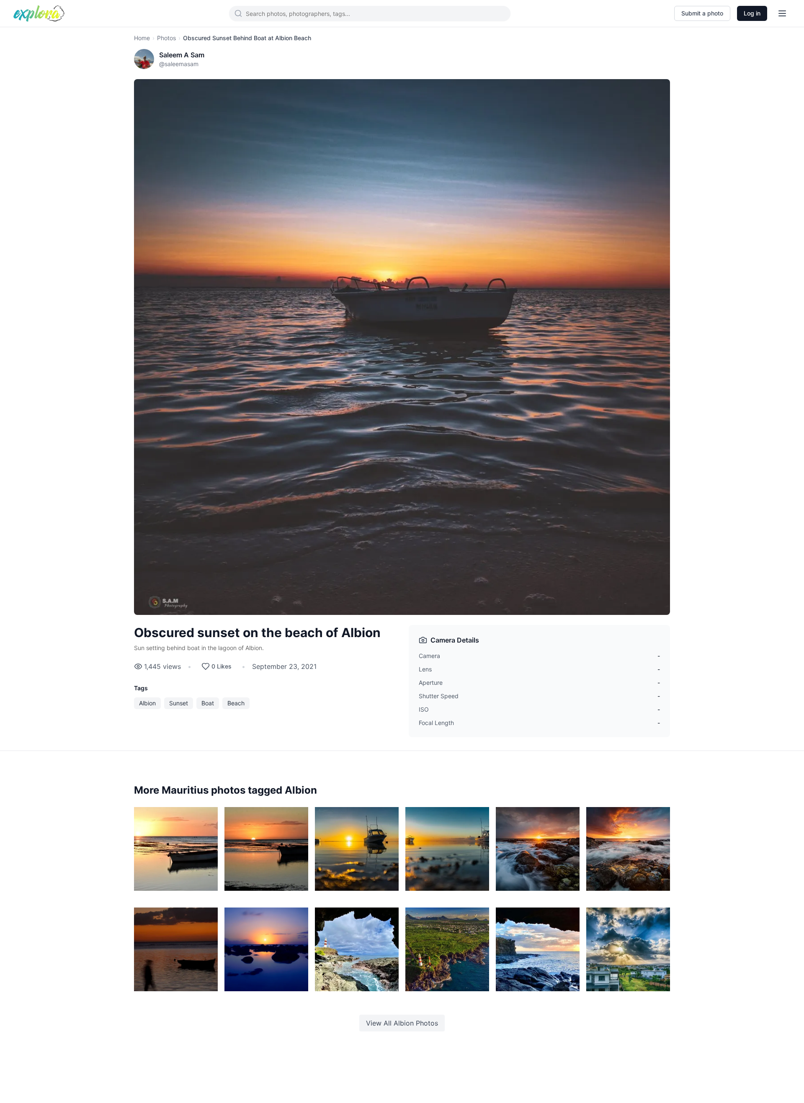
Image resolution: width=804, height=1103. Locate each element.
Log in (752, 13)
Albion (147, 703)
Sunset (178, 703)
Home (142, 37)
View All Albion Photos (402, 1023)
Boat (207, 703)
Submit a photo (702, 13)
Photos (166, 37)
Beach (236, 703)
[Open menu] (782, 13)
